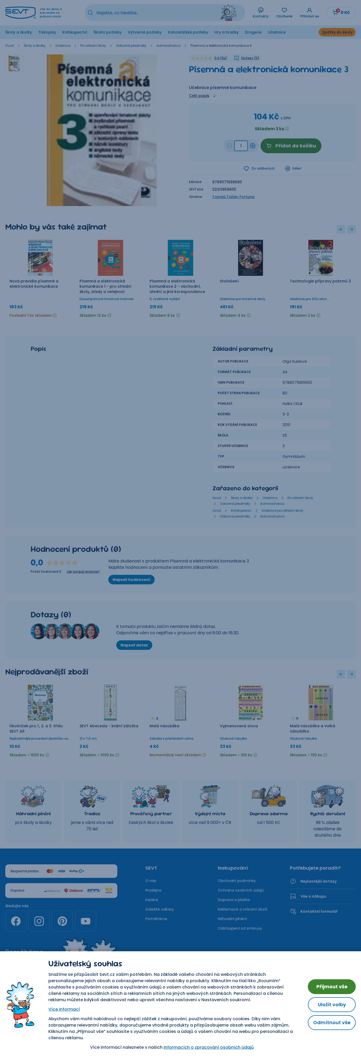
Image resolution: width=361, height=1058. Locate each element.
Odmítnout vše (331, 1022)
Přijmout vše (332, 986)
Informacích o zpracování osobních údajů (209, 1047)
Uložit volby (332, 1004)
